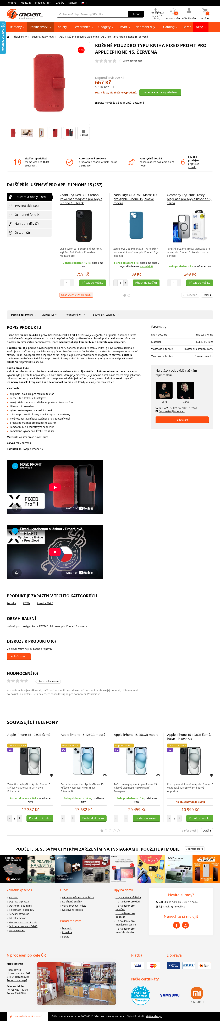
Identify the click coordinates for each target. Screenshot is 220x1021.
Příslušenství (39, 27)
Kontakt (72, 2)
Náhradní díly (145, 27)
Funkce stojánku (204, 356)
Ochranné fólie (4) (27, 215)
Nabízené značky (72, 901)
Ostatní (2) (22, 232)
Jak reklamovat (17, 918)
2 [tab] (129, 295)
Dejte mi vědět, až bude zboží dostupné (121, 102)
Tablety (62, 27)
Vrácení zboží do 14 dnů (23, 922)
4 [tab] (114, 830)
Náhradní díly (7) (26, 223)
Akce (200, 27)
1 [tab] (124, 295)
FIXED (61, 36)
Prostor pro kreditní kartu (198, 348)
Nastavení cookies (72, 909)
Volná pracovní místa (74, 905)
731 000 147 (178, 407)
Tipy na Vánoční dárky (128, 897)
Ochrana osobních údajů (23, 926)
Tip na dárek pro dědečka (125, 915)
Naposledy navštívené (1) (29, 1016)
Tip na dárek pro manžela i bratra (125, 930)
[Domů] (7, 37)
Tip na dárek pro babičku (125, 907)
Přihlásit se (93, 694)
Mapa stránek (17, 930)
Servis (65, 936)
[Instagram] (185, 925)
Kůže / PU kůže (204, 341)
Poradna (11, 2)
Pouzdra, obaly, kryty (42, 36)
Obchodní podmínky (20, 905)
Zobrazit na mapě (17, 980)
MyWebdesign (154, 1016)
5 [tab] (118, 830)
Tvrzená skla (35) (26, 206)
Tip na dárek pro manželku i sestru (126, 922)
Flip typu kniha (204, 334)
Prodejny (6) (42, 2)
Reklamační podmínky (21, 909)
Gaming (169, 27)
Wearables (83, 27)
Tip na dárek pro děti (128, 901)
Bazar (187, 27)
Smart (123, 27)
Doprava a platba (19, 901)
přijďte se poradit (193, 165)
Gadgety (104, 27)
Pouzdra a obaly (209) (30, 197)
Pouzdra (11, 603)
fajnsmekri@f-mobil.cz (172, 411)
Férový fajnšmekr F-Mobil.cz (78, 897)
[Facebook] (176, 925)
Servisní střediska (19, 914)
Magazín (26, 2)
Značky (60, 2)
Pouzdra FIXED (45, 603)
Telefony (16, 27)
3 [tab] (110, 830)
